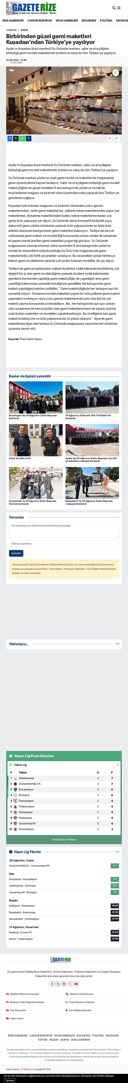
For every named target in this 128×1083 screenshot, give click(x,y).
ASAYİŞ (64, 1039)
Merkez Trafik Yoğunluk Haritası (27, 1002)
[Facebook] (52, 984)
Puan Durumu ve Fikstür (81, 1002)
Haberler (11, 30)
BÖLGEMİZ (89, 20)
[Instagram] (70, 984)
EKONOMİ (112, 1035)
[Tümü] (117, 644)
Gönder (16, 553)
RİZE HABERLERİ (13, 20)
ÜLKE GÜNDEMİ (80, 1039)
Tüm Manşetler (18, 1010)
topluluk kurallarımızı (39, 564)
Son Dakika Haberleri (80, 1010)
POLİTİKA (106, 20)
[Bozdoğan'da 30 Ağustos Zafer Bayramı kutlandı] (36, 397)
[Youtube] (76, 984)
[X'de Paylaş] (16, 138)
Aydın (24, 30)
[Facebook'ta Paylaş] (10, 138)
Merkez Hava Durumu (81, 994)
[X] (58, 984)
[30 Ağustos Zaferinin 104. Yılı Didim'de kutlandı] (92, 397)
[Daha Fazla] (28, 138)
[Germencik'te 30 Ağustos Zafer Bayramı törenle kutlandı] (36, 482)
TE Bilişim (26, 1069)
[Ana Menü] (118, 8)
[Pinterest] (64, 984)
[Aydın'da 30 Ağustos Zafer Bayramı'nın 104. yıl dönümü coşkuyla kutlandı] (92, 440)
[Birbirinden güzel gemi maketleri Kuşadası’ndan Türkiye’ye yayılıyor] (64, 100)
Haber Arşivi (17, 1018)
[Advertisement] (64, 613)
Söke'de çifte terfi (19, 458)
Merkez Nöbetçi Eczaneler (24, 994)
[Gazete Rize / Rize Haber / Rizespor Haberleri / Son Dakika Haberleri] (39, 8)
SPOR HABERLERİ (67, 20)
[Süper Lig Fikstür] (117, 852)
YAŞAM (53, 1039)
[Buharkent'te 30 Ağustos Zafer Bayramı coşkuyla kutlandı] (92, 482)
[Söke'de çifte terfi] (36, 440)
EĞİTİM (42, 1039)
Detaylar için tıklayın (64, 839)
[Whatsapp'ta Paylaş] (22, 138)
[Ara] (114, 8)
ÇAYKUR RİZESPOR (39, 20)
